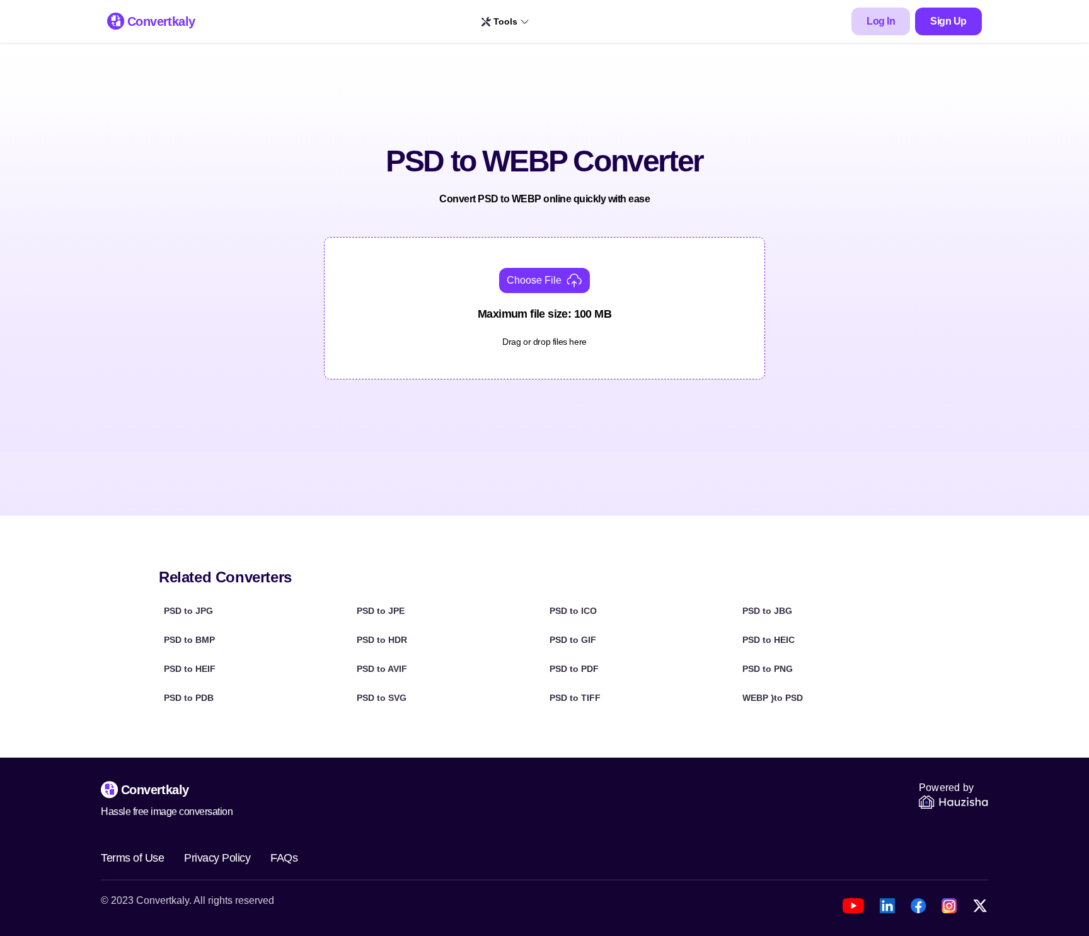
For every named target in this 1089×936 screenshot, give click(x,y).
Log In (881, 21)
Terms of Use (132, 858)
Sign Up (948, 21)
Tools (505, 21)
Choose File (534, 280)
